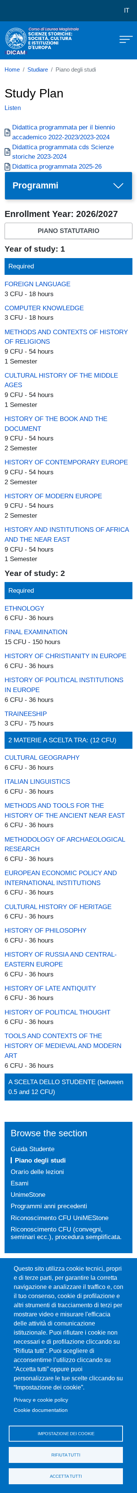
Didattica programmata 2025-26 (57, 166)
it (126, 10)
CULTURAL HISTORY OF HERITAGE (58, 907)
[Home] (24, 40)
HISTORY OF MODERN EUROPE (53, 496)
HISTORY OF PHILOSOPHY (45, 930)
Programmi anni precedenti (49, 1206)
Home (12, 70)
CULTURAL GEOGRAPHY (42, 757)
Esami (20, 1183)
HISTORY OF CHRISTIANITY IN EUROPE (65, 656)
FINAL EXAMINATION (36, 632)
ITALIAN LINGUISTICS (37, 781)
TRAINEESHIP (26, 714)
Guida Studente (32, 1149)
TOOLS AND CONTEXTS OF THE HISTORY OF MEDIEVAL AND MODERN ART (63, 1045)
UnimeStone (28, 1194)
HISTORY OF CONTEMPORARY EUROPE (66, 462)
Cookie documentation (41, 1410)
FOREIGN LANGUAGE (37, 284)
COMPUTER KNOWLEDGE (44, 308)
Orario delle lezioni (37, 1172)
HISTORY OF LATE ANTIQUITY (50, 988)
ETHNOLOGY (24, 608)
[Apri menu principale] (123, 39)
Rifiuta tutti (65, 1455)
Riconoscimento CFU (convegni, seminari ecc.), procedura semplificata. (66, 1233)
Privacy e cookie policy (41, 1400)
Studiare (37, 70)
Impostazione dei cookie (66, 1433)
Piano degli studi (40, 1160)
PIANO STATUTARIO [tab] (68, 230)
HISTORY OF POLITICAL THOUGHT (57, 1012)
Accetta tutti (66, 1476)
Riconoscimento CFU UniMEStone (59, 1218)
